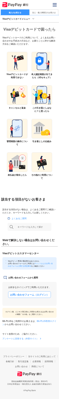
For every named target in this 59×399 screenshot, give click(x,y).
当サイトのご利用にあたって (42, 356)
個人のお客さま (15, 12)
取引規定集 (23, 361)
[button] (54, 5)
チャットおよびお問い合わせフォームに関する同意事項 (30, 264)
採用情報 (49, 361)
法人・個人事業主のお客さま (44, 12)
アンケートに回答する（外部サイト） (20, 338)
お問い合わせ (21, 366)
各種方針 (10, 361)
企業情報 (36, 361)
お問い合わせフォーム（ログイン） (29, 294)
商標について (37, 366)
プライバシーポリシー (13, 356)
